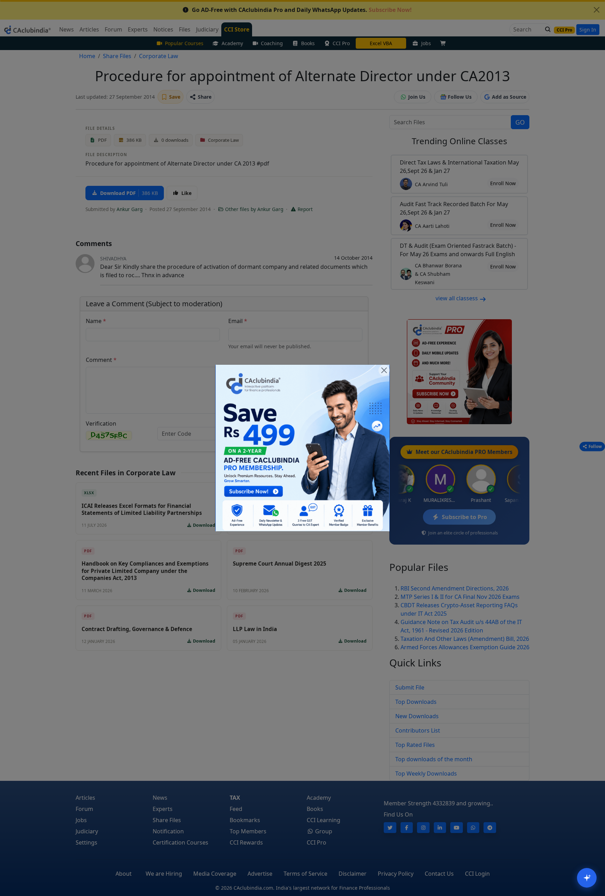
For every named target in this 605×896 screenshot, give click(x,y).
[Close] (384, 370)
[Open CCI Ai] (587, 878)
